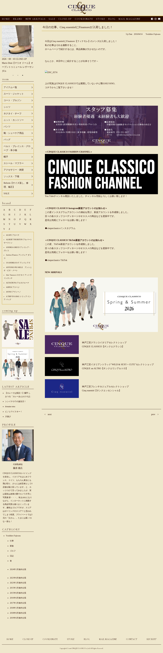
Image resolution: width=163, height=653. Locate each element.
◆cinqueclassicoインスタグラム (60, 228)
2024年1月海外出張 (18, 569)
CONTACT (131, 639)
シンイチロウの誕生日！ (15, 401)
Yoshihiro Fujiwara (153, 34)
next (50, 414)
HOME (6, 19)
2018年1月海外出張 (18, 608)
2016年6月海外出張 (18, 598)
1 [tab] (13, 75)
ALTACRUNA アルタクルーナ (17, 283)
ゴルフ (13, 551)
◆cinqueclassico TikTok (56, 260)
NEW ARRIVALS (35, 19)
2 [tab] (17, 75)
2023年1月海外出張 (18, 583)
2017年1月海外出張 (18, 603)
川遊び (8, 416)
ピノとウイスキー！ (13, 411)
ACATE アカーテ (12, 235)
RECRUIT (151, 639)
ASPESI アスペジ (12, 287)
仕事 (12, 541)
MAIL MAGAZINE (129, 19)
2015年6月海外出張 (18, 593)
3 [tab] (22, 75)
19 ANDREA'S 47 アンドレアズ (18, 263)
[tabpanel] (18, 49)
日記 (12, 556)
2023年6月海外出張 (18, 578)
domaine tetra (10, 406)
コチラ (48, 87)
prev (153, 414)
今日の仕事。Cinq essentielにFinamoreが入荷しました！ (78, 27)
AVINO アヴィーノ (13, 292)
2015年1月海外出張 (18, 588)
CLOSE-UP (28, 639)
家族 (12, 546)
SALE (52, 19)
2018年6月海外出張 (18, 613)
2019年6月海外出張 (18, 618)
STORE (100, 19)
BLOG (87, 639)
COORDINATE (84, 19)
